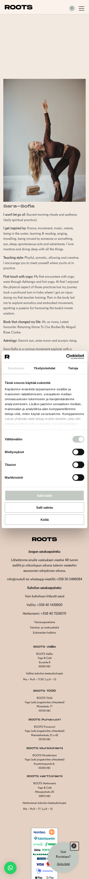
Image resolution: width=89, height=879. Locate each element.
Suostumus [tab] (16, 368)
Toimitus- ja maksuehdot (44, 627)
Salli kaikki (44, 495)
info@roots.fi (16, 579)
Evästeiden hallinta (44, 633)
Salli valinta (44, 507)
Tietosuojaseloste (44, 622)
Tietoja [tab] (73, 368)
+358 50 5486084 (69, 579)
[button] (10, 868)
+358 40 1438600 (50, 605)
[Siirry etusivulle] (18, 8)
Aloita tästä (63, 864)
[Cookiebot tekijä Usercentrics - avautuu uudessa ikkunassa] (66, 356)
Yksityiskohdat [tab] (44, 368)
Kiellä (45, 519)
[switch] (78, 452)
